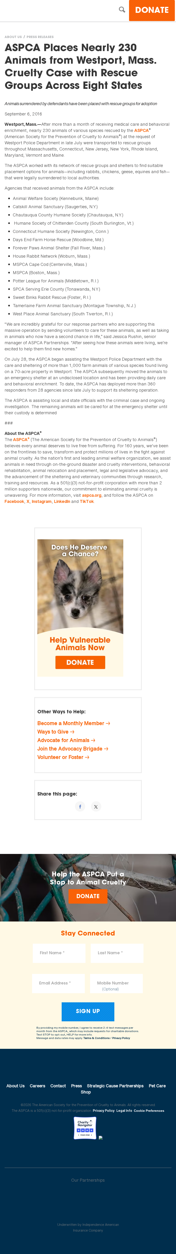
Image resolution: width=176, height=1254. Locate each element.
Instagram (42, 501)
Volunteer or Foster (60, 757)
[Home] (45, 11)
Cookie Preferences (149, 1110)
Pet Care (157, 1086)
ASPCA (141, 130)
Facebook (14, 501)
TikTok (87, 501)
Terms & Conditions (96, 1038)
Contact (58, 1086)
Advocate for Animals (63, 740)
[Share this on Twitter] (96, 806)
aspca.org (91, 495)
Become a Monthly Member (70, 723)
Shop (86, 1092)
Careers (37, 1086)
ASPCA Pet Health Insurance (88, 1214)
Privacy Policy (121, 1038)
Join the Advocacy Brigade (69, 748)
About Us (13, 37)
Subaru (88, 1195)
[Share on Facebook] (80, 806)
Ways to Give (53, 731)
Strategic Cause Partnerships (115, 1086)
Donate (152, 11)
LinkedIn (62, 501)
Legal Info (124, 1110)
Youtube (88, 1152)
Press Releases (40, 37)
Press (76, 1086)
